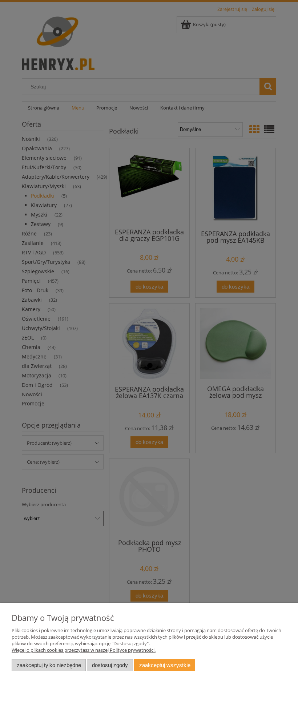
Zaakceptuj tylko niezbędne (49, 665)
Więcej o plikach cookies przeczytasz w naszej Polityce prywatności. (84, 650)
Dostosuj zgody (110, 665)
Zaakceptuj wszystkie (164, 665)
